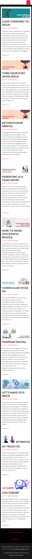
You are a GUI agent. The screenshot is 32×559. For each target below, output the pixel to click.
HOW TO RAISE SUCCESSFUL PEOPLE (12, 234)
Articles (4, 28)
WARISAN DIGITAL (14, 342)
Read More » (6, 55)
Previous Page (16, 532)
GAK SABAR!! (10, 492)
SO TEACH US (11, 446)
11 (23, 536)
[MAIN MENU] (28, 2)
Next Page (16, 539)
